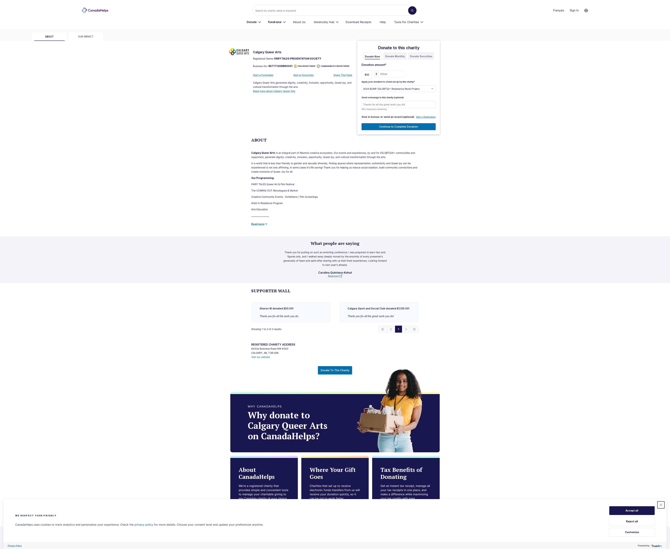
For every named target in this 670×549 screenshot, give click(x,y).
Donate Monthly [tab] (395, 56)
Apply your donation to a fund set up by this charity (388, 82)
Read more (333, 276)
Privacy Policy (15, 545)
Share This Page (342, 74)
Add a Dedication (426, 116)
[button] (660, 504)
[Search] (412, 10)
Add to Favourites (303, 74)
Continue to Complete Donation (398, 126)
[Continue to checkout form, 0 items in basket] (587, 10)
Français (558, 10)
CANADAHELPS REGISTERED (335, 66)
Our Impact (85, 36)
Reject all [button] (632, 521)
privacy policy (144, 524)
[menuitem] (254, 22)
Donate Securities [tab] (421, 56)
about (49, 36)
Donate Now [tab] (372, 56)
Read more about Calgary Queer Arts (274, 91)
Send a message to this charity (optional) (383, 97)
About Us (299, 22)
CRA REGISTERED (306, 66)
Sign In (574, 10)
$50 (367, 74)
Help (383, 22)
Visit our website (260, 356)
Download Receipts (358, 22)
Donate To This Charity (335, 370)
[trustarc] (656, 545)
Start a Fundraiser (263, 74)
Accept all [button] (632, 510)
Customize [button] (632, 532)
